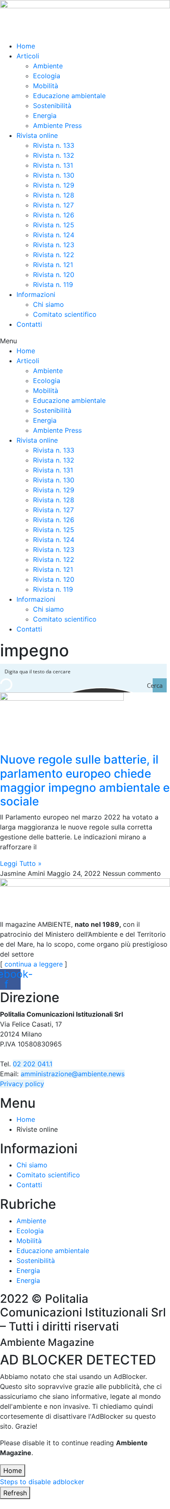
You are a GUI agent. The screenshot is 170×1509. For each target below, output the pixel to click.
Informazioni (36, 294)
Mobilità (45, 86)
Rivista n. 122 (53, 255)
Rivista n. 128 (53, 195)
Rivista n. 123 (53, 245)
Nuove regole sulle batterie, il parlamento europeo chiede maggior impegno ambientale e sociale (85, 780)
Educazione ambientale (69, 96)
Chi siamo (48, 304)
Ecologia (46, 76)
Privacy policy (22, 1084)
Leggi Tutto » (21, 863)
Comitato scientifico (65, 314)
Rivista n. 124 (53, 235)
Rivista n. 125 (53, 225)
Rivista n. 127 (53, 205)
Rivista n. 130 (53, 175)
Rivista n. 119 (53, 284)
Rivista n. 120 (53, 274)
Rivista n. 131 (53, 165)
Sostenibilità (52, 105)
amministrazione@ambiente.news (73, 1074)
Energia (45, 115)
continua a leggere (34, 964)
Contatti (29, 324)
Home (26, 46)
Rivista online (37, 135)
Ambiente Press (57, 125)
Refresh (15, 1493)
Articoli (28, 56)
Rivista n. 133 (53, 145)
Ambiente (48, 66)
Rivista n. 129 (53, 185)
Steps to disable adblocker (42, 1482)
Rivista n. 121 (53, 264)
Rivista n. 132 (53, 155)
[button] (85, 341)
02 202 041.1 (32, 1064)
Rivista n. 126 (53, 215)
